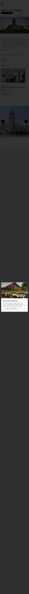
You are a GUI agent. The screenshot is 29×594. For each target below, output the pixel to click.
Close (24, 307)
